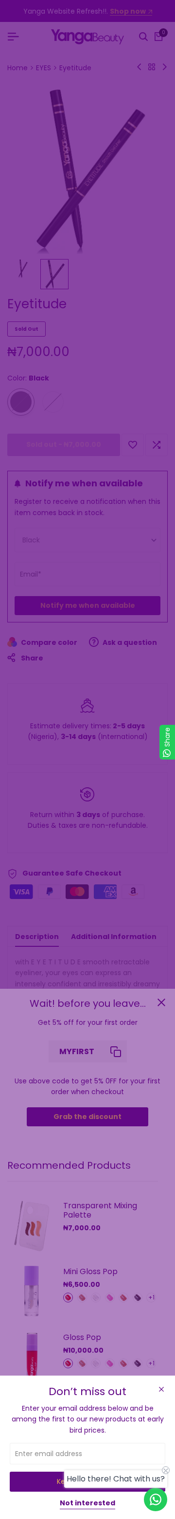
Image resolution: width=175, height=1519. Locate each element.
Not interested (87, 1503)
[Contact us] (155, 1499)
